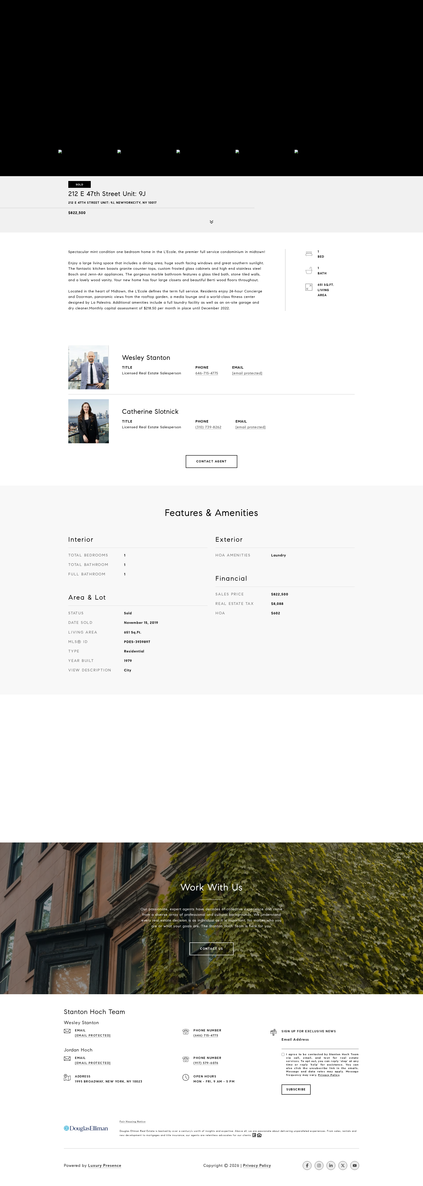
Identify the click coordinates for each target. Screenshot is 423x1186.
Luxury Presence (104, 1165)
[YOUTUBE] (354, 1165)
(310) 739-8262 (208, 427)
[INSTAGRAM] (319, 1165)
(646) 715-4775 (205, 1035)
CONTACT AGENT (211, 461)
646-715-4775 (206, 373)
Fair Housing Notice (133, 1121)
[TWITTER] (342, 1165)
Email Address (295, 1039)
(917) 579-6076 (205, 1063)
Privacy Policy (328, 1075)
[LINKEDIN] (331, 1165)
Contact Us (211, 949)
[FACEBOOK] (307, 1165)
